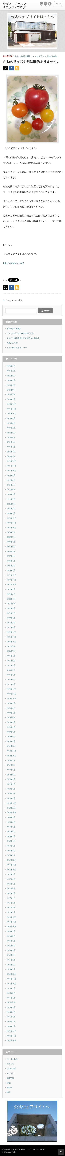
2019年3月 (11, 789)
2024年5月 (11, 494)
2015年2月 (11, 1021)
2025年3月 (11, 447)
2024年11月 (11, 466)
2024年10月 (11, 471)
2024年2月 (11, 508)
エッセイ (10, 1073)
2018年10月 (11, 812)
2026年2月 (11, 394)
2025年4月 (11, 442)
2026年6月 (11, 376)
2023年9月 (11, 532)
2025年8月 (11, 423)
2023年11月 (11, 523)
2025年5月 (11, 437)
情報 (28, 56)
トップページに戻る (14, 300)
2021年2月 (11, 680)
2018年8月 (11, 822)
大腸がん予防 (12, 343)
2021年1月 (11, 684)
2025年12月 (11, 404)
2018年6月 (11, 831)
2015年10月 (11, 984)
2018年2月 (11, 851)
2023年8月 (11, 537)
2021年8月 (11, 651)
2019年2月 (11, 793)
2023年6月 (11, 547)
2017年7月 (11, 884)
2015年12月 (11, 974)
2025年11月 (11, 409)
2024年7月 (11, 485)
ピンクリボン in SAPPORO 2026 (20, 333)
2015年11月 (11, 979)
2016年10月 (11, 926)
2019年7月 (11, 770)
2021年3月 (11, 675)
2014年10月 (11, 1040)
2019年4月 (11, 784)
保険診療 (10, 1078)
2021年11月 (11, 637)
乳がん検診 (53, 56)
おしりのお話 (12, 1059)
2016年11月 (11, 922)
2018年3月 (11, 846)
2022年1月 (11, 627)
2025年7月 (11, 428)
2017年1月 (11, 912)
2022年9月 (11, 589)
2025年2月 (11, 452)
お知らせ (10, 1064)
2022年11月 (11, 580)
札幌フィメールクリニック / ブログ (27, 1149)
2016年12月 (11, 917)
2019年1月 (11, 798)
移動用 (9, 1087)
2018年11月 (11, 808)
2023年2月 (11, 566)
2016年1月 (11, 969)
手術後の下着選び (14, 329)
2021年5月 (11, 665)
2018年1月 (11, 855)
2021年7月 (11, 656)
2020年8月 (11, 708)
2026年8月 (11, 366)
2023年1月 (11, 570)
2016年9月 (11, 931)
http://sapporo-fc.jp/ (13, 263)
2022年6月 (11, 603)
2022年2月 (11, 623)
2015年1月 (11, 1026)
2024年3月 (11, 504)
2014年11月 (11, 1036)
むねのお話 (20, 56)
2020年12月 (11, 689)
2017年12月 (11, 860)
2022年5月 (11, 608)
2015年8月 (11, 993)
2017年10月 (11, 870)
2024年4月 (11, 499)
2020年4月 (11, 727)
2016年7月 (11, 941)
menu (58, 4)
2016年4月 (11, 955)
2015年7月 (11, 998)
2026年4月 (11, 385)
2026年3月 (11, 390)
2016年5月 (11, 950)
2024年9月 (11, 475)
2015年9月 (11, 988)
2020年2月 (11, 737)
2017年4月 (11, 898)
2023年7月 (11, 542)
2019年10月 (11, 756)
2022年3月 (11, 618)
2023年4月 (11, 556)
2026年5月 (11, 380)
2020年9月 (11, 703)
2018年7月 (11, 827)
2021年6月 (11, 661)
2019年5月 (11, 779)
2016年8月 (11, 936)
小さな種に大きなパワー (17, 347)
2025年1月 (11, 456)
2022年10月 (11, 584)
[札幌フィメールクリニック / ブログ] (15, 5)
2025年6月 (11, 433)
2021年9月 (11, 646)
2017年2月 (11, 907)
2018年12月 (11, 803)
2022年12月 (11, 575)
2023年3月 (11, 561)
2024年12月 (11, 461)
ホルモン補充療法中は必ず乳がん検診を (23, 338)
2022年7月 (11, 599)
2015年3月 (11, 1017)
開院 (8, 1092)
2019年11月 (11, 751)
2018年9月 (11, 817)
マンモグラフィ (39, 56)
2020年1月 (11, 741)
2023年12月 (11, 518)
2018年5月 (11, 836)
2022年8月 (11, 594)
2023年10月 (11, 528)
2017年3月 (11, 903)
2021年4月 (11, 670)
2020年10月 (11, 698)
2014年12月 (11, 1031)
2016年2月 (11, 965)
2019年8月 (11, 765)
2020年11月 (11, 694)
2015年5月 (11, 1007)
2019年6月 (11, 775)
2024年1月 (11, 513)
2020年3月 (11, 732)
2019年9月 (11, 760)
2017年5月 (11, 893)
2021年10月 (11, 642)
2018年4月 (11, 841)
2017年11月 (11, 865)
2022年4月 (11, 613)
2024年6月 (11, 489)
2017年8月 (11, 879)
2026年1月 (11, 399)
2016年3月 (11, 960)
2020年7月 (11, 713)
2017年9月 (11, 874)
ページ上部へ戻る (61, 1152)
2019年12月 (11, 746)
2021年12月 (11, 632)
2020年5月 (11, 722)
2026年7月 (11, 371)
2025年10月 (11, 414)
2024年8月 (11, 480)
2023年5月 (11, 551)
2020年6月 (11, 717)
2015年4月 (11, 1012)
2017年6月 (11, 888)
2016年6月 (11, 946)
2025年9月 (11, 418)
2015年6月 (11, 1002)
